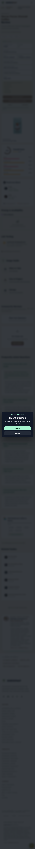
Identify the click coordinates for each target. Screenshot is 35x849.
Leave (17, 433)
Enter (17, 428)
